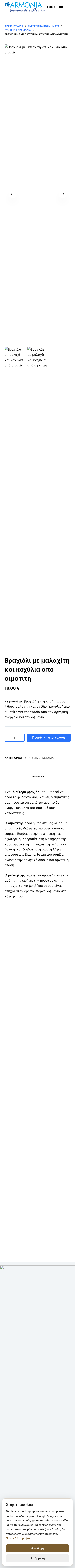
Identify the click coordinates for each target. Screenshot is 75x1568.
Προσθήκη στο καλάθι (48, 737)
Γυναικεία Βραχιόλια (38, 757)
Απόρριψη (37, 1558)
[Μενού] (69, 7)
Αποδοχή (37, 1548)
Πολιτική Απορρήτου (18, 1538)
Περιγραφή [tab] (37, 776)
